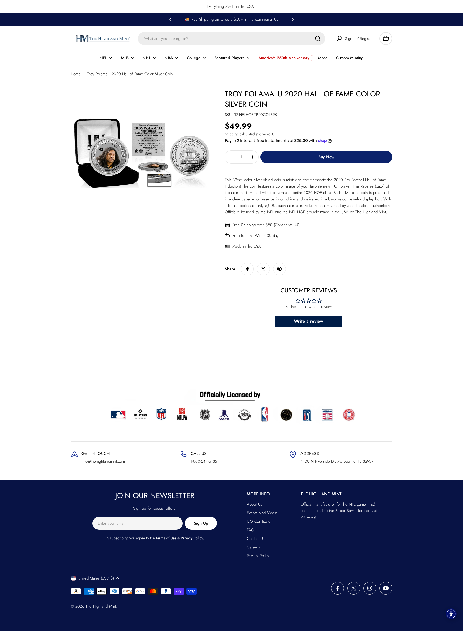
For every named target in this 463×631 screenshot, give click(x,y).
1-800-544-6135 (204, 461)
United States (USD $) (96, 578)
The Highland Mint (100, 606)
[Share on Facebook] (247, 269)
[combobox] (231, 38)
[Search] (318, 38)
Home (76, 74)
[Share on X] (263, 269)
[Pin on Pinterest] (279, 269)
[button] (170, 19)
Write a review (308, 321)
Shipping (231, 134)
